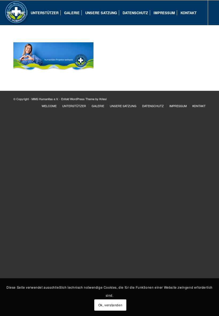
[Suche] (8, 37)
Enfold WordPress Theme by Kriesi (84, 99)
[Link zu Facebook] (6, 62)
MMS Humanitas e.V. (45, 99)
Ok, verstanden (110, 305)
